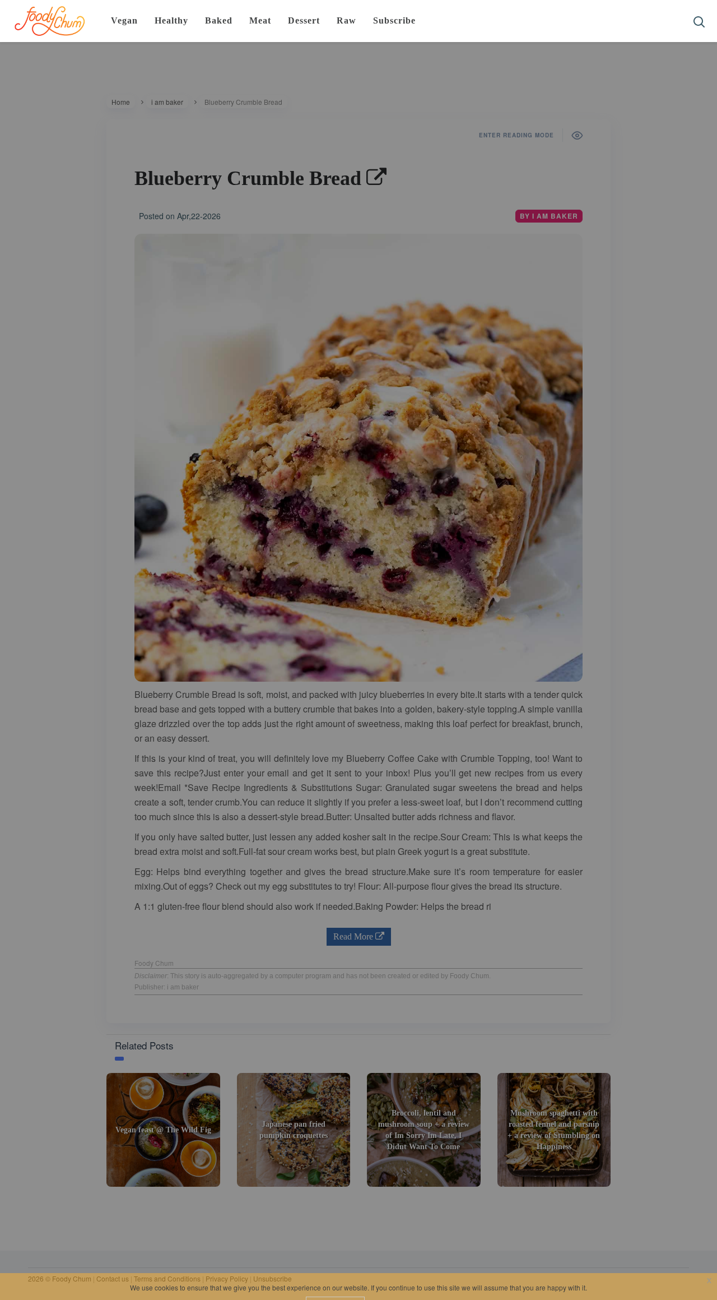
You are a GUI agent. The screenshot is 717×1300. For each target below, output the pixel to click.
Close (503, 132)
